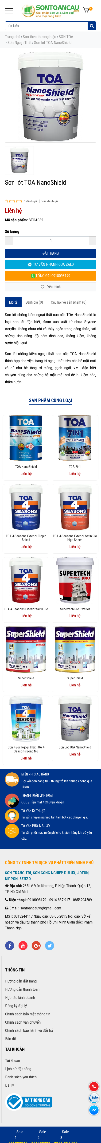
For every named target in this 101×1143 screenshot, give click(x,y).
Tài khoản (12, 1060)
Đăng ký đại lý (16, 1005)
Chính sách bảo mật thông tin (27, 1014)
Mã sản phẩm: (16, 220)
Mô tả (13, 302)
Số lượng (12, 231)
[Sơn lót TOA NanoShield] (19, 160)
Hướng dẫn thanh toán (22, 989)
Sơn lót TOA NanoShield (52, 42)
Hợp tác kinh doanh (20, 997)
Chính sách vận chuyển (23, 1022)
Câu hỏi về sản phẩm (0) (68, 302)
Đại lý (9, 1085)
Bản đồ (10, 1038)
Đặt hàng (51, 253)
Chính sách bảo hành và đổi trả (29, 1030)
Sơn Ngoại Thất (19, 42)
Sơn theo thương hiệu (39, 36)
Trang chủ (12, 36)
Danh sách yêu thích (21, 1077)
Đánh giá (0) (34, 302)
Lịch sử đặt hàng (18, 1068)
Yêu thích (53, 287)
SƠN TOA (66, 36)
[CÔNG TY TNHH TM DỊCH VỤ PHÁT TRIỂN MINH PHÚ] (50, 10)
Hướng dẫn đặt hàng (21, 981)
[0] (86, 10)
